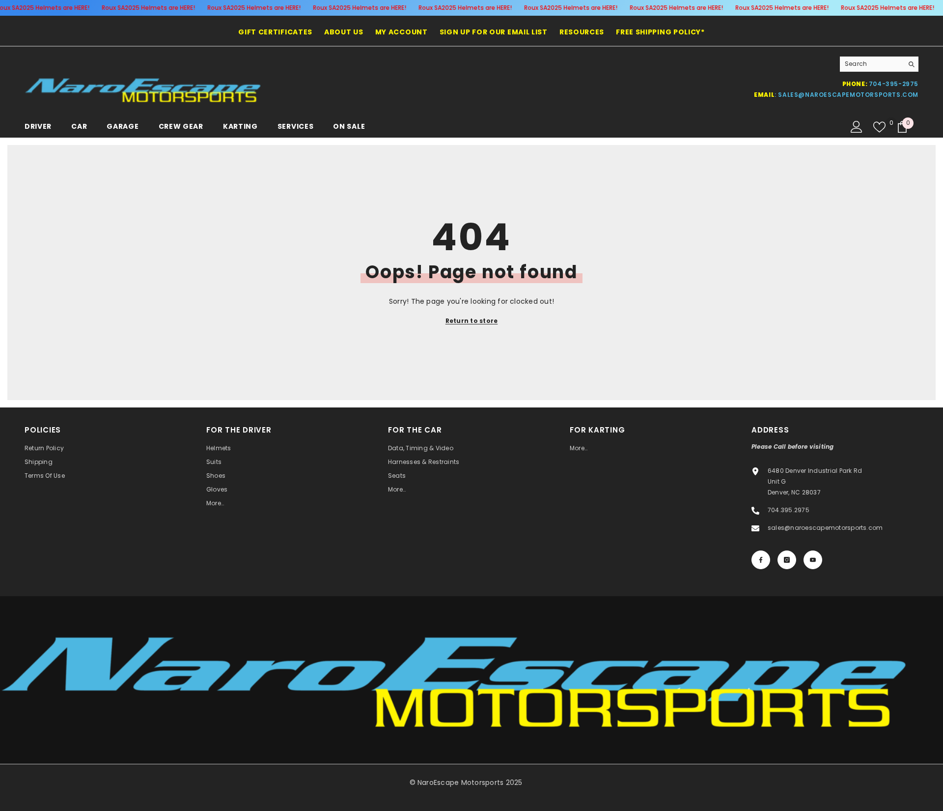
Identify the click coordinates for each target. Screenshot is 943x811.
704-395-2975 (893, 84)
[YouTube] (813, 559)
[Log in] (856, 127)
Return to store (471, 321)
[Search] (879, 64)
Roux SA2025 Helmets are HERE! (148, 7)
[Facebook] (760, 559)
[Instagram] (786, 559)
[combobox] (871, 64)
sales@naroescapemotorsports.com (848, 94)
